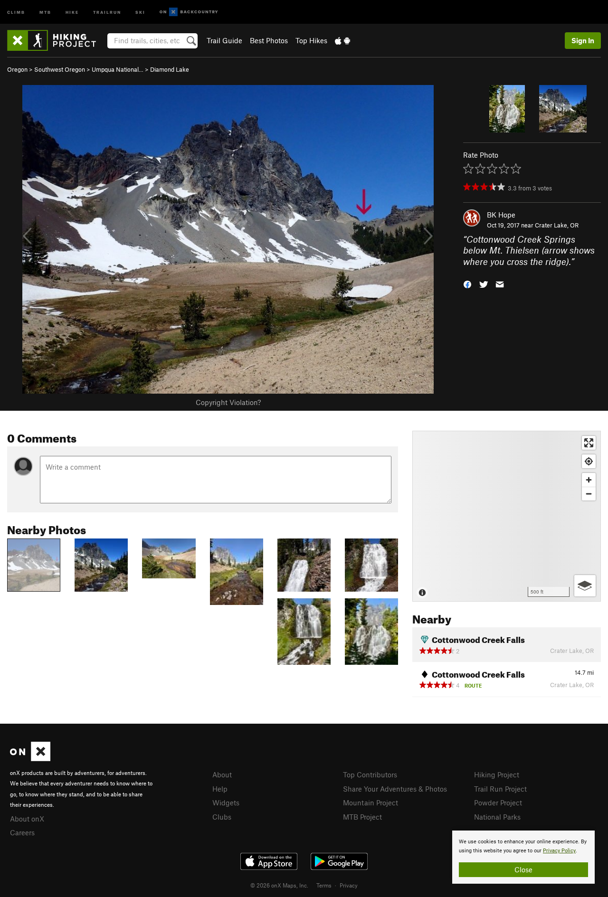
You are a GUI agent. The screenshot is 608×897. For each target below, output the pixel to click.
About (222, 774)
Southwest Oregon (59, 69)
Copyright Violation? (228, 402)
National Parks (497, 816)
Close (523, 869)
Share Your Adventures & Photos (395, 788)
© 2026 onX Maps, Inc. (279, 885)
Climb (16, 12)
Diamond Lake (169, 69)
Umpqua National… (117, 69)
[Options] (585, 585)
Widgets (225, 802)
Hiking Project (496, 774)
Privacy (349, 885)
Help (220, 788)
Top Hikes (311, 40)
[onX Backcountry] (188, 12)
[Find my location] (589, 461)
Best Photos (269, 40)
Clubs (221, 816)
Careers (22, 832)
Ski (140, 12)
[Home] (56, 40)
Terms (324, 885)
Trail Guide (224, 40)
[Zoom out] (589, 493)
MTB (45, 12)
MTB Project (362, 816)
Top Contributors (370, 774)
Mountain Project (370, 802)
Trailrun (107, 12)
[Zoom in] (589, 480)
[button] (467, 283)
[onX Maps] (30, 758)
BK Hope (501, 214)
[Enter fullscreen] (589, 443)
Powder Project (498, 802)
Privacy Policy (559, 851)
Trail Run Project (500, 788)
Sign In (582, 40)
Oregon (17, 69)
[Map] (506, 516)
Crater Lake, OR (557, 225)
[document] (523, 857)
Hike (72, 12)
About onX (27, 818)
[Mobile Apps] (342, 40)
